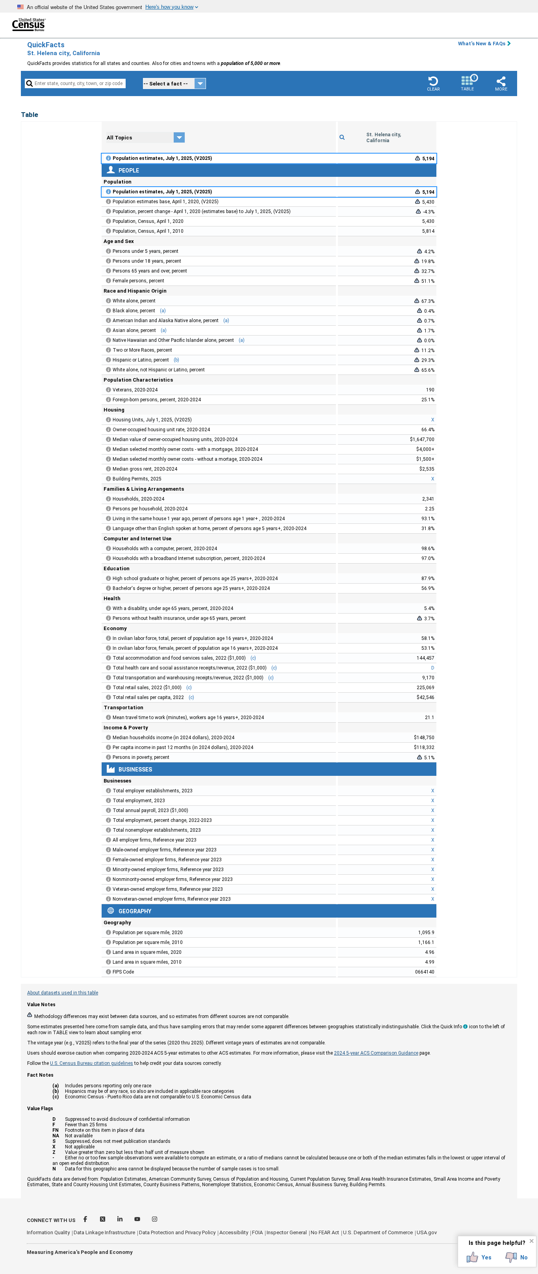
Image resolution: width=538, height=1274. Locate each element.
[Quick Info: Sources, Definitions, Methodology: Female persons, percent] (109, 281)
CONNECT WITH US (51, 1220)
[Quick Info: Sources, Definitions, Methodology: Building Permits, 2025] (109, 479)
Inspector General (287, 1232)
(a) (163, 310)
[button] (433, 83)
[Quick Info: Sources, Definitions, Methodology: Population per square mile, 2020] (109, 932)
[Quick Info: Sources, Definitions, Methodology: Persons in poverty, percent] (109, 757)
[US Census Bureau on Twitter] (103, 1220)
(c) (253, 658)
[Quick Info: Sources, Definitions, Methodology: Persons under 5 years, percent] (109, 251)
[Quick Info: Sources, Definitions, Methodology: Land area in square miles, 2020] (109, 952)
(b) (176, 360)
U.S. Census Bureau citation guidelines (91, 1063)
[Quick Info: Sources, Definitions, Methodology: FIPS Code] (109, 972)
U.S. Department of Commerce (378, 1232)
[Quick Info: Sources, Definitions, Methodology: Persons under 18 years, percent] (109, 261)
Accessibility (233, 1232)
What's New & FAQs (481, 43)
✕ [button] (531, 1241)
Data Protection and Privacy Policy (177, 1232)
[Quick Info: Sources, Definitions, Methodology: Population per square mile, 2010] (109, 942)
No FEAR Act (325, 1232)
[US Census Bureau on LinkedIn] (120, 1220)
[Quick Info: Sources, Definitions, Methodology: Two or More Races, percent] (109, 350)
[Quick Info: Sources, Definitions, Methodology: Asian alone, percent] (109, 330)
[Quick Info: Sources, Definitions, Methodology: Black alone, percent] (109, 311)
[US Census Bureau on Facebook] (86, 1220)
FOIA (257, 1232)
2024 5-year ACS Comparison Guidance (376, 1053)
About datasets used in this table (62, 993)
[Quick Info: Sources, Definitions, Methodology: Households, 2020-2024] (109, 499)
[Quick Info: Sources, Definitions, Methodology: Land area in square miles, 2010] (109, 962)
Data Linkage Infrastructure (104, 1232)
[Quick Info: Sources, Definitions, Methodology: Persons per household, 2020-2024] (109, 509)
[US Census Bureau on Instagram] (155, 1220)
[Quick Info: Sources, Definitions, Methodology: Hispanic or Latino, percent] (109, 360)
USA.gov (427, 1232)
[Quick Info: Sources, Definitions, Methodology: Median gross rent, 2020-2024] (109, 469)
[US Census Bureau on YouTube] (138, 1220)
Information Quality (48, 1232)
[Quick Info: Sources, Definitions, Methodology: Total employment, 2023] (109, 800)
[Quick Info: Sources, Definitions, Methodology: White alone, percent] (109, 301)
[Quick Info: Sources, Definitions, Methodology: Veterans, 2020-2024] (109, 390)
